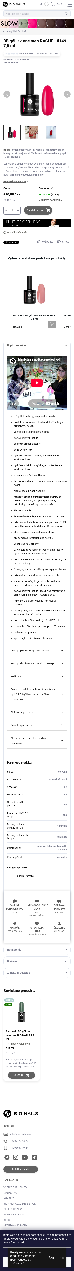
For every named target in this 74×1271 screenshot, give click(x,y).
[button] (6, 300)
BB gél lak (19, 416)
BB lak (6, 149)
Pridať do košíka (35, 210)
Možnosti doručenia (50, 200)
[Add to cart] (52, 324)
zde (23, 1242)
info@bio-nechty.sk (20, 1134)
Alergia (14, 738)
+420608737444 (19, 1147)
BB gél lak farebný (24, 875)
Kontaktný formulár (21, 1169)
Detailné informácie (14, 181)
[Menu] (69, 4)
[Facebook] (6, 1157)
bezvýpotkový (21, 437)
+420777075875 (19, 1141)
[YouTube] (24, 1157)
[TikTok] (34, 1157)
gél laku (36, 650)
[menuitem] (15, 1187)
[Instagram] (15, 1157)
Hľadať (66, 14)
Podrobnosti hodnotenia (47, 53)
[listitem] (34, 298)
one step (45, 650)
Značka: (11, 62)
